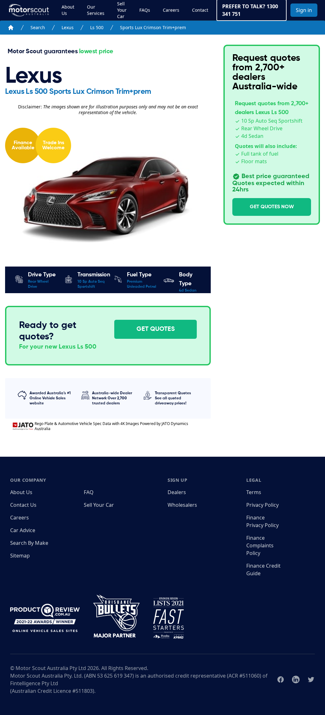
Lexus (68, 27)
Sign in (304, 10)
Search (37, 27)
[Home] (11, 27)
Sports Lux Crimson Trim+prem (153, 27)
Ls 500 (96, 27)
